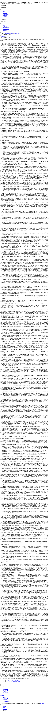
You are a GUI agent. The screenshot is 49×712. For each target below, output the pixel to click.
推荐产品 (2, 695)
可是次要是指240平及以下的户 (13, 681)
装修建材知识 (6, 14)
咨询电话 (5, 706)
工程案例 (5, 709)
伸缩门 (4, 697)
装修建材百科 (6, 15)
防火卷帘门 (5, 692)
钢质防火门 (5, 690)
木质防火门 (5, 689)
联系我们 (5, 16)
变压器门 (5, 699)
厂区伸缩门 (5, 698)
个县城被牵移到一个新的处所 (13, 680)
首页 (4, 11)
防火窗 (4, 691)
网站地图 (42, 703)
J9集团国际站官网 (9, 33)
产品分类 (2, 686)
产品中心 (5, 707)
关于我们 (5, 13)
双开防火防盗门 (6, 701)
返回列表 (3, 36)
